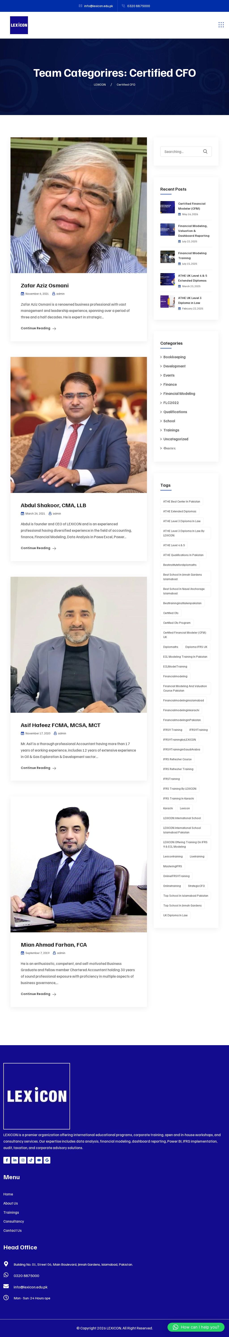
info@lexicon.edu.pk (31, 1286)
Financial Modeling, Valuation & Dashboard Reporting (194, 230)
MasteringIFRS (172, 866)
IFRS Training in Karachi (178, 798)
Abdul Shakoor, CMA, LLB (53, 505)
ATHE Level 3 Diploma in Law (182, 521)
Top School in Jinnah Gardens (182, 905)
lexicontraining (173, 856)
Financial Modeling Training (192, 255)
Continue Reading (35, 328)
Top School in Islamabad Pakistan (185, 895)
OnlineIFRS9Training (176, 876)
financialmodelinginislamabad (183, 700)
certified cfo (170, 613)
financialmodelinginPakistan (182, 720)
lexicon (185, 808)
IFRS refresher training (178, 769)
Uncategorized (175, 439)
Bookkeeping (174, 356)
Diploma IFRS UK (196, 647)
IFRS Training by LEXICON (179, 788)
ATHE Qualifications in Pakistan (183, 555)
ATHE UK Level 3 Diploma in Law (189, 300)
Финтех (169, 448)
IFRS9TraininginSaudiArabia (181, 749)
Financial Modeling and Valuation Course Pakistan (185, 688)
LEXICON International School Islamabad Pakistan (182, 830)
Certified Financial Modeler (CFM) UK (184, 635)
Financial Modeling (179, 393)
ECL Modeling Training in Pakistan (185, 656)
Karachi (168, 808)
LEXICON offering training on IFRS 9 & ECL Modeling (185, 844)
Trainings (171, 430)
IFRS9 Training (172, 729)
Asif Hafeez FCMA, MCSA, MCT (61, 724)
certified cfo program (177, 622)
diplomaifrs (170, 647)
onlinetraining (172, 886)
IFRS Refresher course (177, 759)
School (169, 420)
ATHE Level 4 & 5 (174, 545)
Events (168, 375)
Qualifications (175, 411)
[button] (196, 1327)
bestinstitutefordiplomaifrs (180, 565)
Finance (170, 384)
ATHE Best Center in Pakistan (181, 501)
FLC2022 (171, 402)
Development (174, 366)
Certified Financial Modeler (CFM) (192, 206)
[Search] (208, 148)
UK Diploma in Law (175, 915)
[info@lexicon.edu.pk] (6, 1286)
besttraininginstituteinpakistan (182, 603)
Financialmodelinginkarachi (181, 710)
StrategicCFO (196, 886)
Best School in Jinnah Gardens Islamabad (182, 577)
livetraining (197, 856)
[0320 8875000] (6, 1274)
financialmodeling (175, 676)
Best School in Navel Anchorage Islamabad (184, 591)
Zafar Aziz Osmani (45, 285)
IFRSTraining (171, 779)
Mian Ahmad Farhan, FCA (54, 944)
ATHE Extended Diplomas (179, 511)
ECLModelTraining (175, 666)
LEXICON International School (182, 818)
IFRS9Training (198, 729)
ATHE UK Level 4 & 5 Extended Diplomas (192, 278)
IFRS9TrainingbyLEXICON (179, 739)
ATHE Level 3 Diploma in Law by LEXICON (183, 533)
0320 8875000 (26, 1275)
